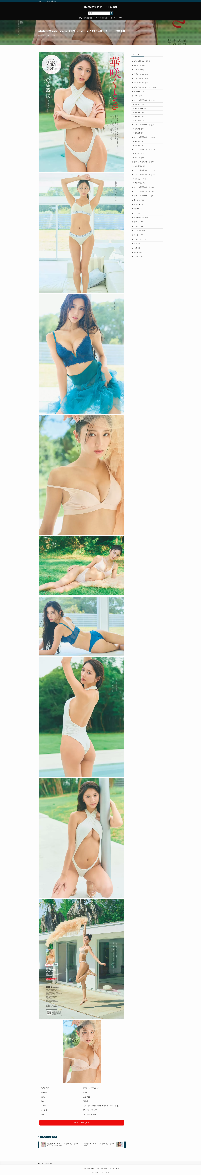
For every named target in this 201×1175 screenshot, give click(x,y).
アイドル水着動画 (102, 1168)
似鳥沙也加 (140, 166)
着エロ (112, 1168)
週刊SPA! (139, 91)
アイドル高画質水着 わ (143, 196)
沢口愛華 (139, 145)
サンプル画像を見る (81, 1123)
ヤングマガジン (141, 83)
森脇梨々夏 (140, 183)
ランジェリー (140, 239)
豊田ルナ (139, 158)
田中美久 (139, 153)
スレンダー (139, 230)
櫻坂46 (138, 209)
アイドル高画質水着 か (144, 125)
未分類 (53, 35)
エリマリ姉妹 (140, 108)
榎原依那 (139, 112)
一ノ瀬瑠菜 (140, 120)
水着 (137, 248)
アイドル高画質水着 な (144, 162)
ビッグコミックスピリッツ (145, 87)
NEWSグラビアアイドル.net (100, 7)
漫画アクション (141, 74)
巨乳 (137, 243)
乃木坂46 (139, 200)
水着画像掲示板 (141, 217)
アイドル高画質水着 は (144, 170)
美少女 (138, 252)
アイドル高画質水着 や (144, 187)
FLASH (139, 70)
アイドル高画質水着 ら (143, 191)
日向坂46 (138, 204)
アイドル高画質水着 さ (144, 137)
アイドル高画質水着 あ (144, 100)
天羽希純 (139, 116)
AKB (137, 213)
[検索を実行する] (111, 13)
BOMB (138, 96)
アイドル (138, 222)
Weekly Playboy (45, 35)
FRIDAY (139, 65)
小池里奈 (139, 133)
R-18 (117, 1168)
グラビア (138, 226)
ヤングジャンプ (141, 78)
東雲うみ (139, 141)
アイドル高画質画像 (88, 1168)
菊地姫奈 (139, 129)
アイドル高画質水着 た (144, 149)
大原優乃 (139, 104)
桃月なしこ (140, 179)
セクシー (138, 235)
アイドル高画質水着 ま (144, 174)
